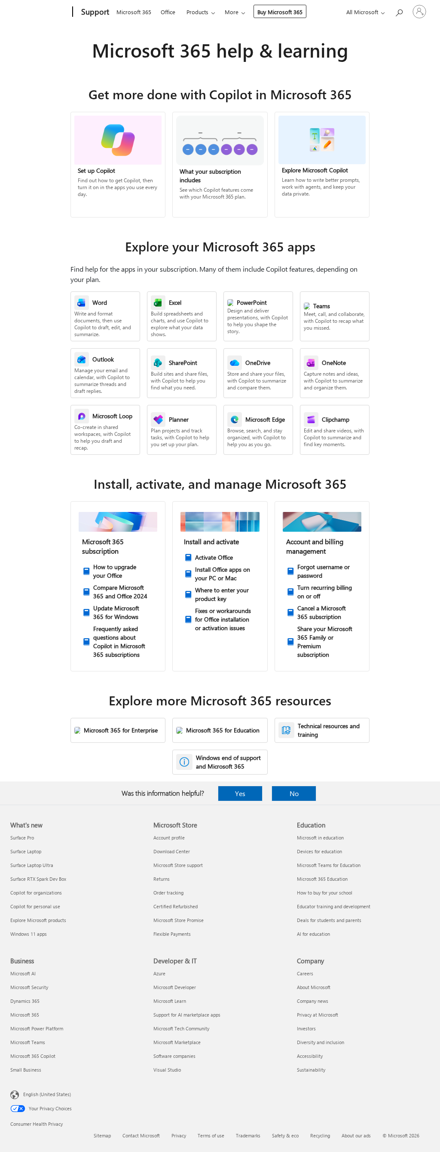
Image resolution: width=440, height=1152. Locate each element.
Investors (306, 1028)
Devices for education (319, 851)
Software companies (174, 1056)
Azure (159, 973)
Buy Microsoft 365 (279, 11)
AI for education (313, 934)
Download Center (171, 851)
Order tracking (168, 892)
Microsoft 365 (133, 11)
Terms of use (211, 1135)
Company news (312, 1001)
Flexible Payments (172, 934)
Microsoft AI (23, 973)
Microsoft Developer (174, 987)
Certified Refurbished (175, 906)
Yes (240, 793)
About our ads (356, 1135)
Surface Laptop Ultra (31, 865)
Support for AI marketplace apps (186, 1014)
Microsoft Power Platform (36, 1028)
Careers (305, 973)
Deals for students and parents (329, 920)
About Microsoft (313, 987)
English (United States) (47, 1094)
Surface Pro (22, 837)
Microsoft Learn (169, 1001)
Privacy (178, 1135)
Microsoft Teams (27, 1042)
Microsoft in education (320, 837)
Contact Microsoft (141, 1135)
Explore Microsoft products (38, 920)
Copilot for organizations (36, 892)
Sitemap (102, 1135)
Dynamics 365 (25, 1001)
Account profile (169, 837)
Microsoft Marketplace (177, 1042)
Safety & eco (285, 1135)
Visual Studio (167, 1069)
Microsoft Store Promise (178, 920)
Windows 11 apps (28, 934)
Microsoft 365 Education (322, 879)
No (294, 793)
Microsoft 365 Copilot (32, 1056)
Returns (161, 879)
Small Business (25, 1069)
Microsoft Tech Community (181, 1028)
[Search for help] (398, 11)
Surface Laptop (25, 851)
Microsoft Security (29, 987)
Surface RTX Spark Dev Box (38, 879)
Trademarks (248, 1135)
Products (197, 11)
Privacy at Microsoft (317, 1014)
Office (168, 11)
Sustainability (311, 1069)
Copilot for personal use (35, 906)
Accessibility (310, 1056)
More (231, 11)
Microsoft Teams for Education (329, 865)
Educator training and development (333, 906)
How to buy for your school (324, 892)
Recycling (320, 1135)
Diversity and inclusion (320, 1042)
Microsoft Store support (178, 865)
